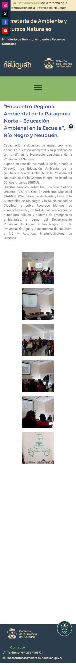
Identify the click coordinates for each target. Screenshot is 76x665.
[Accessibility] (64, 628)
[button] (38, 88)
